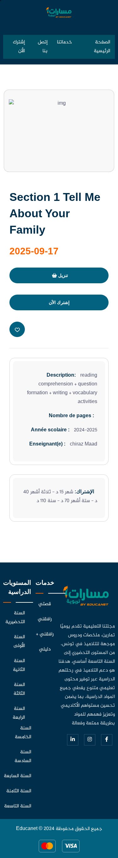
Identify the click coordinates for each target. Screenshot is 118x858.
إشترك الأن (19, 46)
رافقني (45, 619)
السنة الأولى (19, 641)
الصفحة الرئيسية (102, 46)
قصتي (44, 604)
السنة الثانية (19, 665)
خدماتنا (64, 42)
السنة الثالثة (19, 689)
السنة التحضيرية (15, 617)
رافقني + (45, 634)
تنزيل (62, 275)
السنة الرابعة (19, 713)
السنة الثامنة (18, 791)
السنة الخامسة (23, 732)
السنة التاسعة (17, 806)
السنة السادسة (22, 756)
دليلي (45, 649)
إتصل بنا (43, 46)
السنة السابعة (17, 776)
